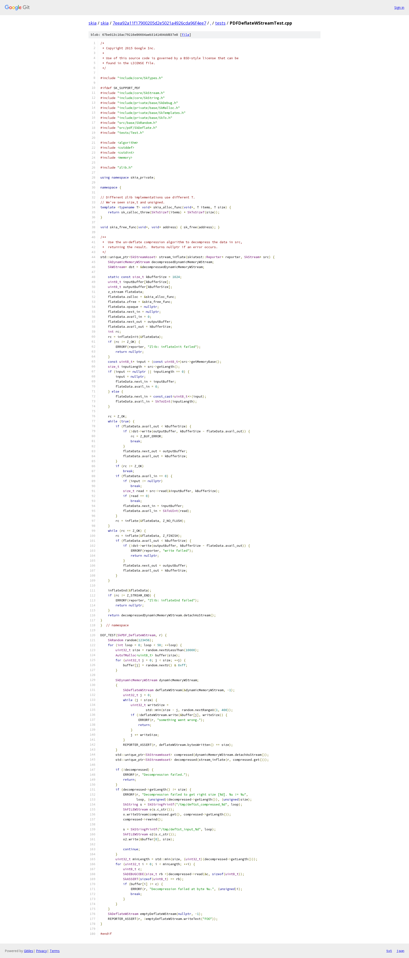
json (400, 951)
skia (93, 23)
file (185, 35)
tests (220, 23)
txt (389, 951)
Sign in (399, 7)
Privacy (41, 951)
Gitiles (28, 951)
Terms (55, 951)
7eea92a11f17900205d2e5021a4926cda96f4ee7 (159, 23)
